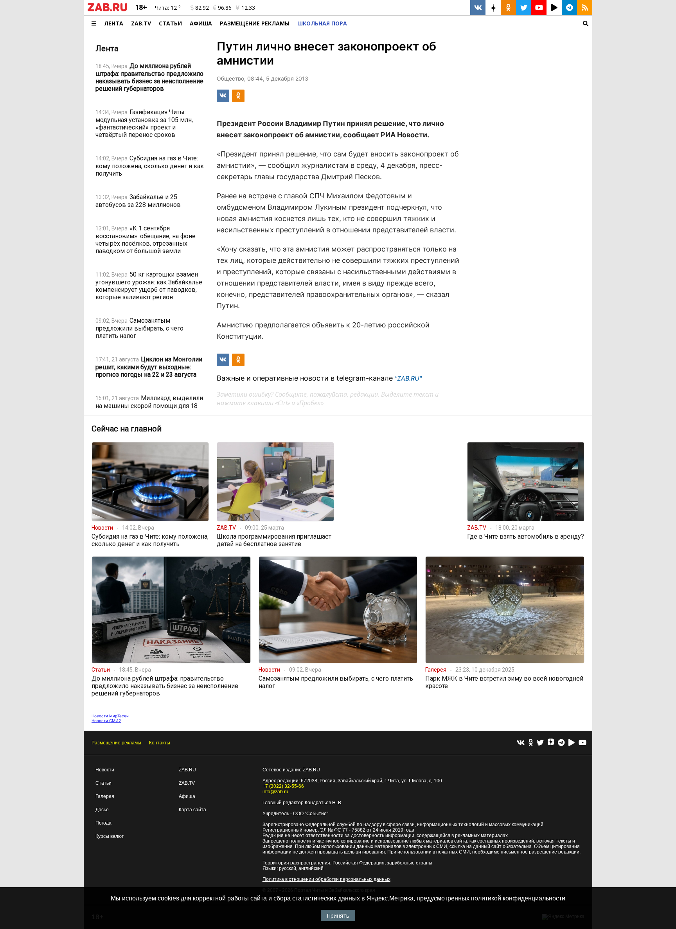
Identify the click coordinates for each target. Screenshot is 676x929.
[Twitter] (540, 743)
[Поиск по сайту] (471, 23)
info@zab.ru (275, 791)
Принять (338, 915)
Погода (103, 823)
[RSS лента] (584, 7)
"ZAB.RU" (408, 378)
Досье (102, 809)
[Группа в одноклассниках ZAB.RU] (508, 7)
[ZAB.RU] (107, 10)
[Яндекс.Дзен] (551, 743)
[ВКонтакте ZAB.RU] (477, 7)
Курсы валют (109, 836)
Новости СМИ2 (106, 720)
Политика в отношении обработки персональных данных (326, 879)
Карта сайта (192, 809)
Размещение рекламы (116, 743)
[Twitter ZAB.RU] (523, 7)
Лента (113, 23)
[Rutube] (571, 743)
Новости (104, 770)
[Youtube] (582, 743)
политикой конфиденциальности (518, 898)
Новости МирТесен (110, 715)
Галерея (104, 796)
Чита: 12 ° (168, 7)
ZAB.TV (141, 23)
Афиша (201, 23)
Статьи (170, 23)
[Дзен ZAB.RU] (493, 7)
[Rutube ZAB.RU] (554, 7)
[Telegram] (561, 743)
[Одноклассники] (531, 743)
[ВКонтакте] (521, 743)
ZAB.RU (187, 770)
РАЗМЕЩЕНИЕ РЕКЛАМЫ (254, 23)
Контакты (159, 743)
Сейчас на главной (127, 428)
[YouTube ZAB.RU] (539, 7)
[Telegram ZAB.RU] (569, 7)
